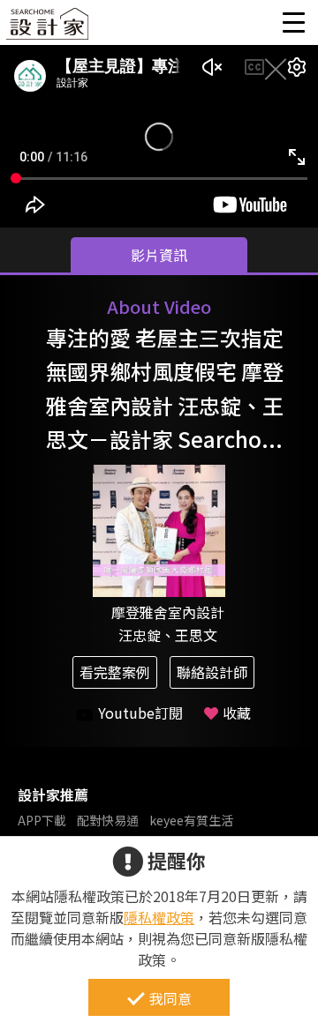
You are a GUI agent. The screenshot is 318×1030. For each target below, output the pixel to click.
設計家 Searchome (48, 28)
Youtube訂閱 (140, 712)
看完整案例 (115, 672)
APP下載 (42, 820)
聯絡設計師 (212, 672)
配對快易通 (108, 820)
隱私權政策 (159, 917)
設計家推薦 (53, 794)
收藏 (237, 712)
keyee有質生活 (191, 820)
